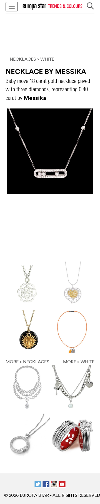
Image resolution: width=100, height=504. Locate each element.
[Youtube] (62, 483)
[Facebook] (45, 483)
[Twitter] (37, 483)
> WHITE (45, 59)
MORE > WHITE (78, 361)
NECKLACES (23, 59)
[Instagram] (54, 483)
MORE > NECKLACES (27, 361)
